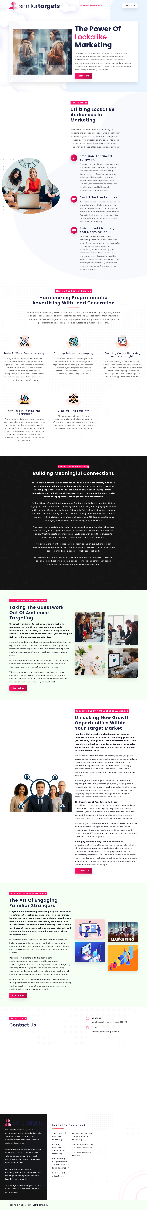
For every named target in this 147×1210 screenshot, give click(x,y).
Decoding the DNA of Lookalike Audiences (83, 1146)
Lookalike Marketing (90, 5)
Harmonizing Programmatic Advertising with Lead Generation (60, 1163)
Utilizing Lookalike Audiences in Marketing (58, 1149)
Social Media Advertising (58, 1174)
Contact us (130, 6)
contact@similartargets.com (105, 1031)
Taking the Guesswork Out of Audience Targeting (83, 1136)
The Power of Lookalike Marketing (59, 1136)
